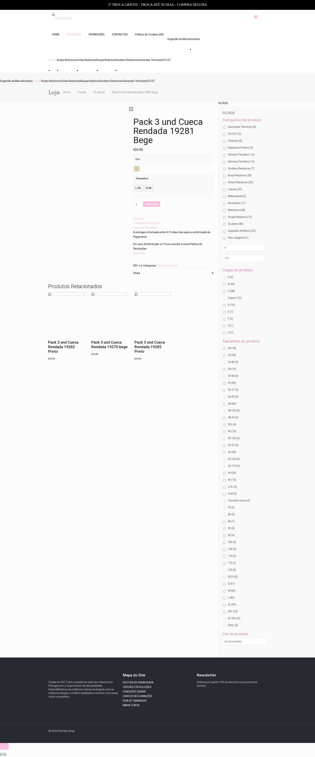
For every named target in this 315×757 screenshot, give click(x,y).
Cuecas (52, 60)
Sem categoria (238, 237)
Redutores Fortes (240, 147)
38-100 (234, 410)
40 (232, 431)
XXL (233, 611)
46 (232, 479)
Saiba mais (139, 253)
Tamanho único (239, 500)
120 (232, 569)
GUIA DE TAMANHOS (135, 700)
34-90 (233, 375)
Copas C (235, 297)
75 (231, 507)
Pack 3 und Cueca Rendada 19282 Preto (63, 347)
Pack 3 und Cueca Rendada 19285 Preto (149, 347)
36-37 (233, 389)
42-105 (234, 459)
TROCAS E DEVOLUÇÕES (137, 687)
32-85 (233, 362)
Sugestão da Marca (178, 39)
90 (231, 528)
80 (231, 514)
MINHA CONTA (131, 705)
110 (232, 555)
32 (232, 355)
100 (232, 542)
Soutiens (195, 39)
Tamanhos (141, 178)
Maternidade (237, 196)
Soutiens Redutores (126, 60)
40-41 (233, 445)
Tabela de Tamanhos (145, 227)
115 (232, 562)
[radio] (136, 169)
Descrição (139, 218)
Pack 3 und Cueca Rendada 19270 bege (109, 344)
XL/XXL (234, 618)
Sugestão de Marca (242, 230)
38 (232, 403)
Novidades (237, 203)
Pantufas (235, 140)
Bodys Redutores (67, 60)
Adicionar (152, 204)
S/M (232, 493)
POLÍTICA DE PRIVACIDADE (138, 682)
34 (232, 368)
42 (232, 452)
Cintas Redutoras (87, 60)
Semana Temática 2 (241, 161)
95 (231, 535)
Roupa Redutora (106, 60)
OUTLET (166, 60)
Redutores (236, 210)
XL (232, 604)
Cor (137, 159)
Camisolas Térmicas (150, 60)
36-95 (233, 396)
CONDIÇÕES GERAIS (134, 691)
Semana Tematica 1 (241, 154)
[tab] (173, 218)
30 (232, 348)
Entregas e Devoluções (146, 223)
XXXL (233, 625)
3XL (232, 424)
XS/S (233, 576)
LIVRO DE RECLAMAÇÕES (137, 696)
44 (232, 472)
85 (231, 521)
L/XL (232, 486)
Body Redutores (240, 175)
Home (66, 92)
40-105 (234, 438)
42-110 (234, 465)
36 (232, 382)
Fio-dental (99, 92)
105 (232, 549)
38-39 (233, 417)
